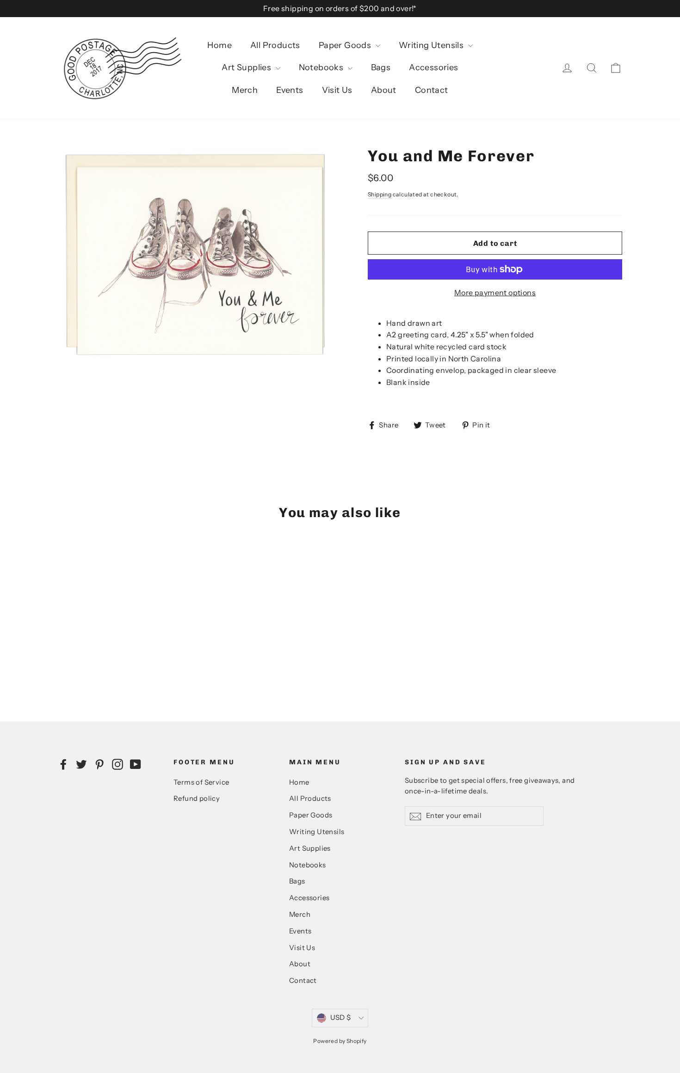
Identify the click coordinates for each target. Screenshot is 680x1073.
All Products (275, 45)
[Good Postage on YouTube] (135, 764)
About (383, 90)
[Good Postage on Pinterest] (99, 764)
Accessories (433, 67)
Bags (381, 67)
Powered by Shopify (339, 1040)
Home (219, 45)
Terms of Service (201, 782)
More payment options (495, 292)
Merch (245, 90)
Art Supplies (247, 67)
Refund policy (196, 798)
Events (289, 90)
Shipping (379, 194)
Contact (431, 90)
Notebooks (322, 67)
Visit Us (337, 90)
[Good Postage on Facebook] (63, 764)
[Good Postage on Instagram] (117, 764)
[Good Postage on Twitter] (81, 764)
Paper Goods (346, 45)
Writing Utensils (432, 45)
